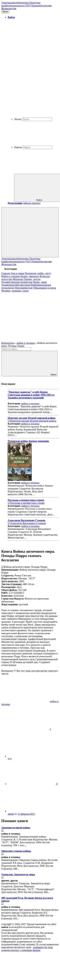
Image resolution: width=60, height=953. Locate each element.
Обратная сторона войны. (16, 851)
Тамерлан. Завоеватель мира (18, 874)
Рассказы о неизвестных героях (26, 500)
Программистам (23, 287)
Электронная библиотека (15, 2)
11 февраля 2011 (26, 814)
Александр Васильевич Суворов (26, 520)
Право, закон (40, 282)
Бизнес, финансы (29, 276)
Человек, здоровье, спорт (15, 290)
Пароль (18, 147)
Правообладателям (41, 5)
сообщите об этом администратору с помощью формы (27, 949)
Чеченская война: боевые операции (28, 441)
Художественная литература (16, 282)
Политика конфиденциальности (20, 4)
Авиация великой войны (15, 827)
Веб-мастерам (22, 285)
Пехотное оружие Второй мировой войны (32, 418)
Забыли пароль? (31, 203)
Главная (5, 273)
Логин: (18, 119)
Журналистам (8, 8)
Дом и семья (17, 273)
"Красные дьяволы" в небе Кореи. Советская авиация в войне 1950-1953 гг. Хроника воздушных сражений (31, 395)
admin (11, 814)
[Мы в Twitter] (25, 340)
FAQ (28, 5)
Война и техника (10, 276)
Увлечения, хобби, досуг (38, 273)
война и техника (30, 403)
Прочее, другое (32, 279)
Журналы (18, 279)
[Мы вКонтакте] (25, 315)
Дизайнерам (8, 285)
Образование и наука (44, 287)
